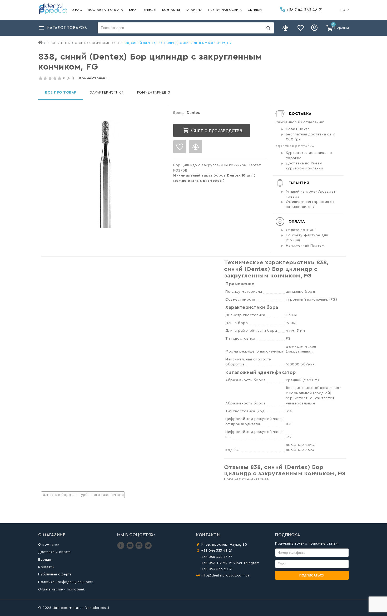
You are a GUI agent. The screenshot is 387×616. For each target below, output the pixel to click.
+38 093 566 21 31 (216, 569)
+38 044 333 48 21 (304, 10)
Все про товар (60, 92)
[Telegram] (148, 548)
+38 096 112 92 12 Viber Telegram (230, 563)
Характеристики (106, 92)
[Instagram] (139, 548)
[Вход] (315, 28)
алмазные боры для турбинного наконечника (83, 494)
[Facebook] (121, 548)
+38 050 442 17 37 (216, 557)
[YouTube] (130, 548)
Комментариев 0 (93, 78)
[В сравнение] (195, 146)
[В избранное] (179, 146)
